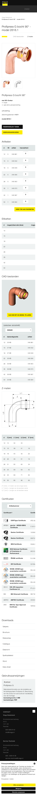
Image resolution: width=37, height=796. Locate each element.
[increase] (30, 154)
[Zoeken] (34, 9)
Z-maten (30, 36)
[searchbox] (17, 9)
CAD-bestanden (18, 36)
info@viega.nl (10, 732)
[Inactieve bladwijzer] (34, 28)
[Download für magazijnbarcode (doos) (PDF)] (25, 225)
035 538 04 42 (10, 730)
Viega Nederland (7, 17)
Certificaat (7, 513)
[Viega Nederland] (5, 2)
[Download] (21, 342)
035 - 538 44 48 (10, 756)
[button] (18, 626)
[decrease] (21, 154)
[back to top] (34, 711)
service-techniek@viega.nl (14, 758)
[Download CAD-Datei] (21, 337)
